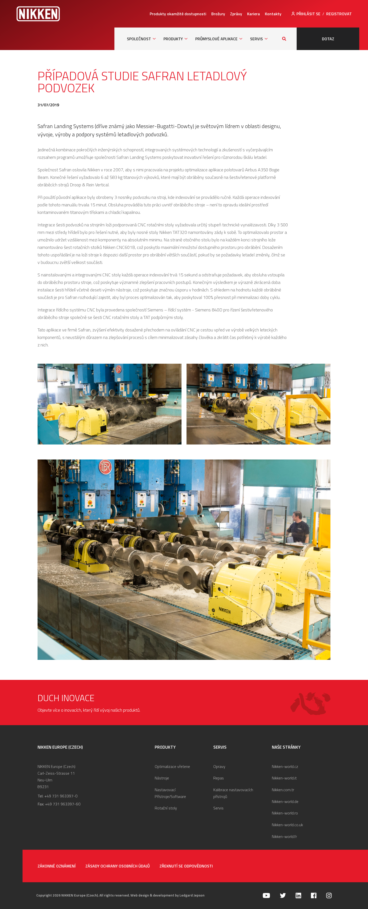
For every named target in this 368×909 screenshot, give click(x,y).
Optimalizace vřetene (172, 766)
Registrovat (339, 14)
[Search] (284, 39)
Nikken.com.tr (283, 790)
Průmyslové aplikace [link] (216, 39)
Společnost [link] (139, 39)
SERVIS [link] (256, 39)
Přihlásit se (308, 14)
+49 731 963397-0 (60, 796)
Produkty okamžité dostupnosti (178, 14)
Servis (218, 808)
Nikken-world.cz (285, 766)
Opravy (219, 766)
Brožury (218, 14)
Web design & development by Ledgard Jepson (167, 895)
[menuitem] (178, 14)
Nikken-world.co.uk (287, 825)
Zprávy (236, 14)
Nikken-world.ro (285, 813)
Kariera (253, 14)
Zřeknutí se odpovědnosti (186, 866)
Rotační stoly (166, 808)
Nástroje (162, 778)
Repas (218, 778)
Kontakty (273, 14)
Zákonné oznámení (57, 866)
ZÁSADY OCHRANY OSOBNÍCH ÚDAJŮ (117, 866)
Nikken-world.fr (284, 836)
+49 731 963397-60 (62, 804)
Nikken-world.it (284, 778)
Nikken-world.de (285, 801)
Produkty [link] (173, 39)
